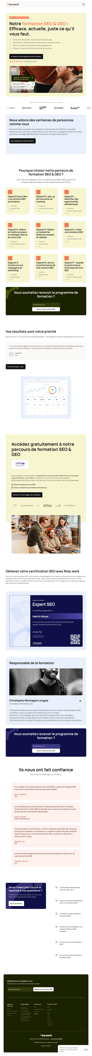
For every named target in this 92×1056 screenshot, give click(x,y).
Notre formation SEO (12, 1011)
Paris (48, 1007)
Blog (35, 1007)
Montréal (49, 1025)
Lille (48, 1016)
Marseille (49, 1009)
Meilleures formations (39, 1009)
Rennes (49, 1018)
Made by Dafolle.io (46, 1046)
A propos (9, 1015)
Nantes (49, 1020)
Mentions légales (25, 1011)
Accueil (9, 1009)
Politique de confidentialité (24, 1007)
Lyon (48, 1011)
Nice (48, 1014)
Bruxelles (49, 1022)
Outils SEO (36, 1011)
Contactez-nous (11, 1013)
